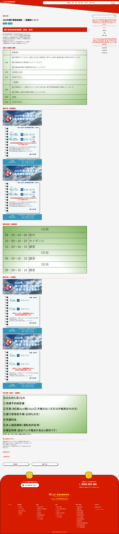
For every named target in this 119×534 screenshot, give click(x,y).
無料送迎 (39, 512)
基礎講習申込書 (6, 452)
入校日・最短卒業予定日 (61, 508)
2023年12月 (104, 52)
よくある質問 (40, 519)
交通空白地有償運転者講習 (82, 523)
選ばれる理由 (40, 506)
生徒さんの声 (40, 517)
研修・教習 (80, 2)
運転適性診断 (79, 521)
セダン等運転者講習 (81, 527)
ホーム (10, 504)
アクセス (20, 514)
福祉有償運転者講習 (81, 525)
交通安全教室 (79, 506)
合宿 (76, 2)
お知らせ (86, 2)
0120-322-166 (89, 484)
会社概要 (20, 512)
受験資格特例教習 (80, 514)
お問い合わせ (92, 2)
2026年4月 (104, 50)
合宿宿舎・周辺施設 (60, 512)
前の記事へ (15, 464)
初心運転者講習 (80, 512)
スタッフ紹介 (21, 508)
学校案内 (68, 2)
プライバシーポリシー (100, 509)
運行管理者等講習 (80, 519)
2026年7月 (104, 47)
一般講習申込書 (6, 456)
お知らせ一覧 (44, 464)
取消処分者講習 (80, 510)
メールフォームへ (30, 485)
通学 (73, 2)
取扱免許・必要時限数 (41, 508)
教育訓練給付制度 (41, 514)
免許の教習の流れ (22, 510)
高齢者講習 (79, 508)
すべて (104, 28)
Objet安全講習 (80, 517)
